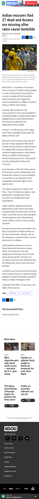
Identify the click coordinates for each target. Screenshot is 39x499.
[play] (3, 496)
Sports (6, 355)
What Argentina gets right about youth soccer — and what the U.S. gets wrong (11, 365)
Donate (32, 3)
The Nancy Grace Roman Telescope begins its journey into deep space (10, 393)
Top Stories (26, 293)
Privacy (6, 462)
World (22, 355)
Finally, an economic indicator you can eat (27, 390)
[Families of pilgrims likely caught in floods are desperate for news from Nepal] (28, 346)
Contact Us (8, 476)
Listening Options (10, 466)
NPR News (12, 293)
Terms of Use (9, 448)
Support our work (10, 471)
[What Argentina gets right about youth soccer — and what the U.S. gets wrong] (11, 346)
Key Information (9, 452)
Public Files (8, 457)
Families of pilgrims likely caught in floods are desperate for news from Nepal (28, 365)
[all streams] (36, 496)
